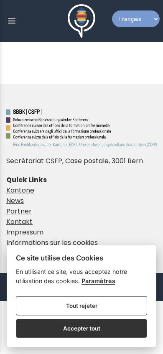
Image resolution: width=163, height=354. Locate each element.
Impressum (24, 232)
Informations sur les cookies (52, 242)
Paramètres (98, 280)
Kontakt (19, 221)
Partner (19, 211)
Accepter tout (81, 328)
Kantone (20, 190)
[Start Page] (81, 21)
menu (12, 21)
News (15, 201)
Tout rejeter (81, 305)
